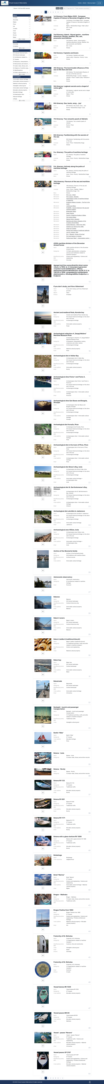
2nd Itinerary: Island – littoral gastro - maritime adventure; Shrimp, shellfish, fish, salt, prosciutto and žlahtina (71, 36)
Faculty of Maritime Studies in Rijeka (76, 215)
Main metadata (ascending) (82, 8)
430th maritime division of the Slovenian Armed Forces (69, 244)
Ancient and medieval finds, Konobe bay (69, 312)
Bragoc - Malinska (60, 895)
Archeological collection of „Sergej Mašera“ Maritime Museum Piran (70, 334)
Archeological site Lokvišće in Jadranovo (69, 511)
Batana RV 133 (59, 780)
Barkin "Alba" (58, 733)
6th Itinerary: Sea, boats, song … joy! (67, 103)
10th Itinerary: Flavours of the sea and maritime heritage (72, 182)
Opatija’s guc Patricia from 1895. (75, 226)
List (61, 8)
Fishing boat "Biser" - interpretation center (77, 238)
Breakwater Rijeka (71, 211)
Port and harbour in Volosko (74, 236)
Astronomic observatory (63, 577)
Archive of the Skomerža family (65, 551)
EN (99, 3)
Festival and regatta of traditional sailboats (77, 230)
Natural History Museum (72, 219)
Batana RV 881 (59, 799)
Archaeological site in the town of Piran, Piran (71, 445)
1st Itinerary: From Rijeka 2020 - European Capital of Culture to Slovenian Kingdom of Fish (72, 17)
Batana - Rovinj (59, 769)
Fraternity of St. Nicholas (63, 936)
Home (80, 3)
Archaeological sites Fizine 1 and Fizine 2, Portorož (69, 378)
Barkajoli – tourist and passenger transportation (66, 708)
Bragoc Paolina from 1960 (63, 910)
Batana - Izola (59, 753)
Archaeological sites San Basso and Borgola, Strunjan (70, 401)
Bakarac (57, 597)
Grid (64, 8)
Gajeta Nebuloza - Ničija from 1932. (76, 224)
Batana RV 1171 (59, 818)
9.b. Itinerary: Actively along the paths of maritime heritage (69, 167)
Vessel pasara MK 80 (61, 1013)
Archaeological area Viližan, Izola (66, 530)
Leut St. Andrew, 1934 (72, 232)
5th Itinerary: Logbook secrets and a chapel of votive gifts (71, 87)
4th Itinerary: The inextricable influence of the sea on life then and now (71, 69)
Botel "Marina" (59, 875)
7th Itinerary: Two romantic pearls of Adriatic (71, 119)
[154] (23, 39)
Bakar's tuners (59, 618)
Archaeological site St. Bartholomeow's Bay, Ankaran (70, 488)
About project (91, 3)
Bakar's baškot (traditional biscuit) (67, 639)
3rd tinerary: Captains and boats (66, 53)
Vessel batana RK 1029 (62, 987)
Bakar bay (57, 660)
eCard (84, 3)
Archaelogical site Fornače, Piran (66, 424)
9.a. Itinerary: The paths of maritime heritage (71, 152)
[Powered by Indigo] (89, 1082)
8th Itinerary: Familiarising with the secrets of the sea (71, 136)
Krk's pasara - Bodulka (72, 196)
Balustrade (58, 681)
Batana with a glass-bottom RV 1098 (68, 836)
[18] (24, 74)
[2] (23, 48)
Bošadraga (58, 855)
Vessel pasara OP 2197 (62, 1052)
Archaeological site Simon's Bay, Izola (68, 467)
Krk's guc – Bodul (71, 194)
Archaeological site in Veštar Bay (66, 356)
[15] (24, 100)
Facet (57, 8)
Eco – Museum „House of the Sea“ (75, 234)
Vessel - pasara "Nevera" (63, 1033)
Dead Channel (70, 213)
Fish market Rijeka (71, 217)
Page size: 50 (70, 8)
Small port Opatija (71, 228)
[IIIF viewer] (43, 24)
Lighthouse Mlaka (71, 206)
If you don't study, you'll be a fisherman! (69, 286)
